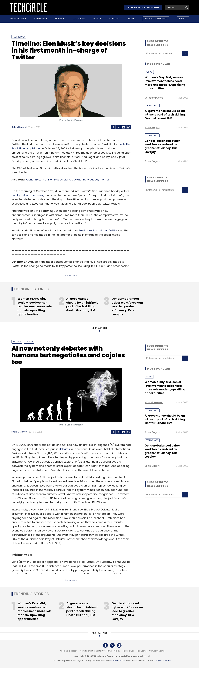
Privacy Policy (114, 651)
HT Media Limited (117, 660)
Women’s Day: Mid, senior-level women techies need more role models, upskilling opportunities (165, 82)
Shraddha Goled (154, 97)
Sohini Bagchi (19, 126)
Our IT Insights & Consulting (143, 7)
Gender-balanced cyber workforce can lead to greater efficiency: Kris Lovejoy (162, 146)
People (130, 18)
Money (59, 18)
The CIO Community (156, 18)
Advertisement (86, 651)
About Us (64, 651)
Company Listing (156, 651)
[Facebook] (113, 127)
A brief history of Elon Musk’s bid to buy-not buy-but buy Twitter (67, 179)
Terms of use (128, 651)
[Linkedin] (123, 127)
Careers (74, 651)
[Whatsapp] (128, 127)
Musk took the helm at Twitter (98, 230)
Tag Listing (142, 651)
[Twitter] (118, 127)
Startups (40, 18)
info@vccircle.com (163, 660)
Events (183, 18)
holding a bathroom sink (27, 195)
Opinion (29, 341)
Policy (97, 18)
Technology (17, 18)
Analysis (114, 18)
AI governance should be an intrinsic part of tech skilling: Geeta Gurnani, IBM (165, 114)
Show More (71, 275)
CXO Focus (79, 18)
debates (64, 449)
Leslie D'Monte (19, 431)
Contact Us (101, 651)
